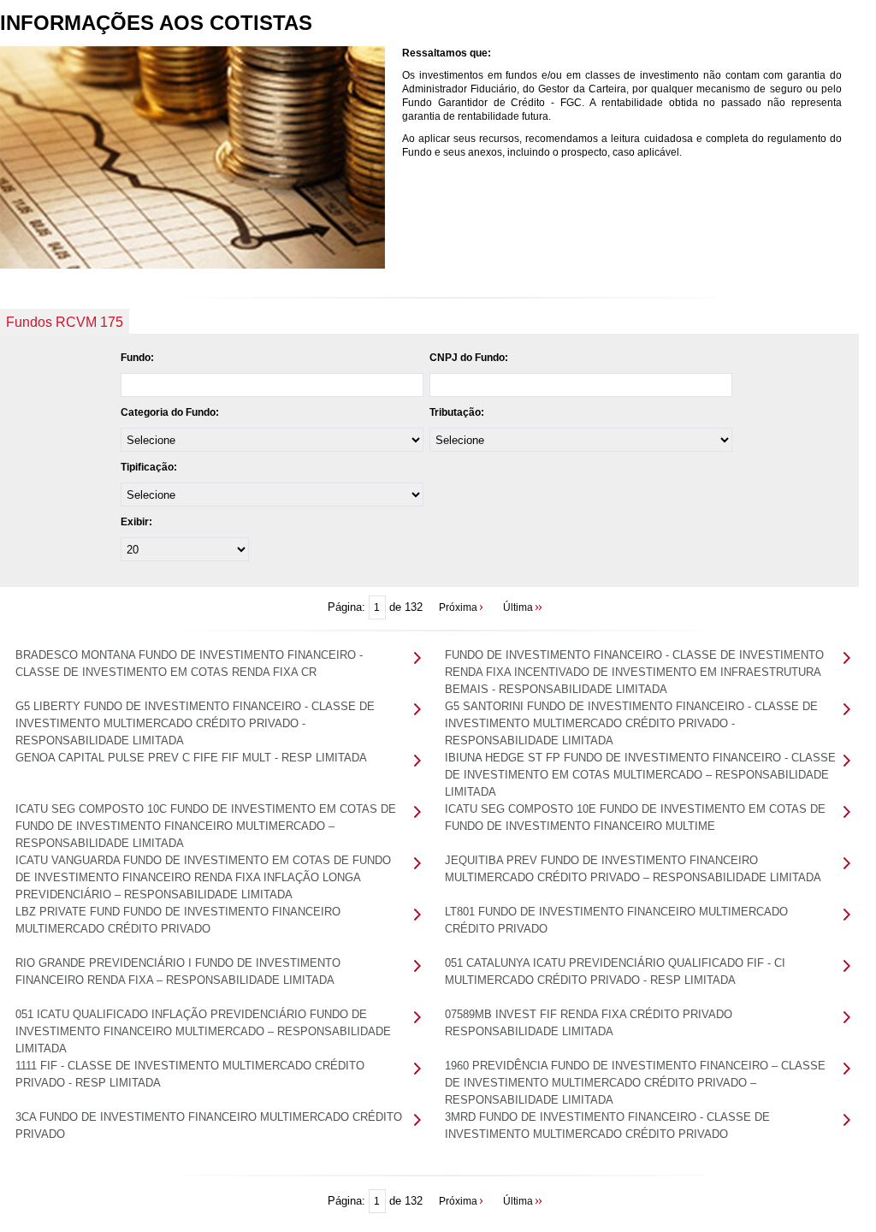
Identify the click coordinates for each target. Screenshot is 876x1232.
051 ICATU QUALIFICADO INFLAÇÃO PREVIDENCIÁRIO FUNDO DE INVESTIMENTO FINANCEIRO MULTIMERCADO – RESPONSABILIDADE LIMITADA (203, 1031)
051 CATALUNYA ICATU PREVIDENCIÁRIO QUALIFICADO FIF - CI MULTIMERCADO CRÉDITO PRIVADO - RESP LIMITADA (615, 971)
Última (518, 607)
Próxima (458, 607)
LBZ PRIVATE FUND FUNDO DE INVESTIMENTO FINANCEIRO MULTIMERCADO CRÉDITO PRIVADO (177, 920)
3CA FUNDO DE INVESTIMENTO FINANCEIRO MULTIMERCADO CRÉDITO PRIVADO (208, 1125)
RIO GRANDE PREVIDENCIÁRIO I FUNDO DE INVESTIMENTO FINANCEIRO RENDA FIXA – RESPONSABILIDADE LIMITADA (177, 971)
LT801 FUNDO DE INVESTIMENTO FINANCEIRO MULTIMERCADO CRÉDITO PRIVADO (616, 920)
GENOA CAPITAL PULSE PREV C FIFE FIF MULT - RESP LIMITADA (191, 757)
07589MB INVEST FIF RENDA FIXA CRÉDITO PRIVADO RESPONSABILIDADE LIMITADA (588, 1023)
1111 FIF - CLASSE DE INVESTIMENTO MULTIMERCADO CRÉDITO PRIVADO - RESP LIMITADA (189, 1074)
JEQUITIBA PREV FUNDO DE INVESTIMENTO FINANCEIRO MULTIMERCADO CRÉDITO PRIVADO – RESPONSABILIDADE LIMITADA (633, 869)
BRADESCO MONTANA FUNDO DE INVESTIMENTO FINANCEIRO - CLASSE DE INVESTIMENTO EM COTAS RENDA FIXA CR (189, 663)
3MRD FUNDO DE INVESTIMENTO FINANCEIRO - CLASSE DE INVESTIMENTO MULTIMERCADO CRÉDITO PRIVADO (607, 1125)
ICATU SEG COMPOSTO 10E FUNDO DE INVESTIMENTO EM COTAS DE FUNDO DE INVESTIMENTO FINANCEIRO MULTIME (635, 817)
